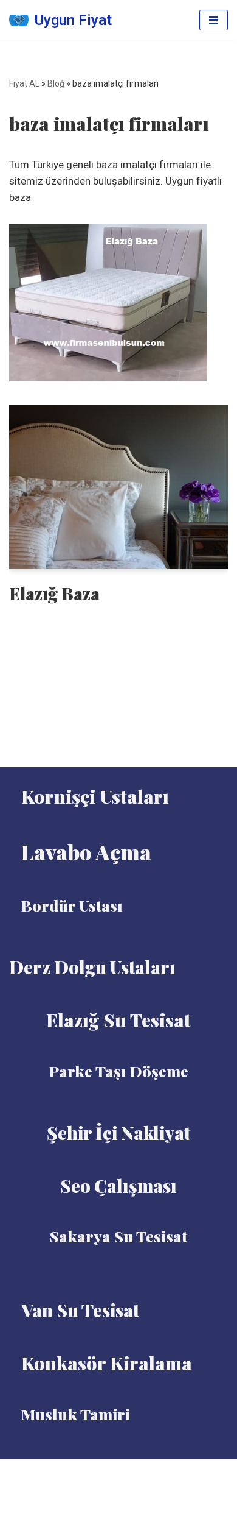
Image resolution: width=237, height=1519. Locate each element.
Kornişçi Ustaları (95, 796)
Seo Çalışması (118, 1185)
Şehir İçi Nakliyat (118, 1132)
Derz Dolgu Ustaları (92, 967)
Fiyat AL (24, 83)
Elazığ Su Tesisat (118, 1020)
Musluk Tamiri (75, 1414)
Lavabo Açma (86, 852)
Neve (89, 1472)
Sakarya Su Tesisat (118, 1236)
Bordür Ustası (72, 905)
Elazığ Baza (54, 593)
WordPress (133, 1472)
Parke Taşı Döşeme (118, 1071)
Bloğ (55, 83)
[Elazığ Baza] (118, 487)
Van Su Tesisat (80, 1310)
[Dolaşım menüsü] (213, 20)
